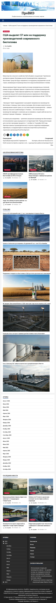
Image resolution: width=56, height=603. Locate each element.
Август (8, 558)
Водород (7, 493)
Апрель (9, 570)
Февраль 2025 (7, 457)
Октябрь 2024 (7, 469)
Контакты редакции (45, 597)
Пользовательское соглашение (37, 599)
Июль (8, 561)
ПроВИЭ (28, 13)
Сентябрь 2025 (7, 435)
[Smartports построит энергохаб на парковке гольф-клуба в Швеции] (15, 513)
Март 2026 (6, 416)
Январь (9, 580)
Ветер (32, 544)
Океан (32, 554)
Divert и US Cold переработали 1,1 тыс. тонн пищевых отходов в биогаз (23, 213)
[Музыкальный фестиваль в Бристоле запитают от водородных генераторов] (15, 487)
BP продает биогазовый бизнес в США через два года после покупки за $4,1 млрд (26, 303)
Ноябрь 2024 (6, 466)
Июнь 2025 (6, 444)
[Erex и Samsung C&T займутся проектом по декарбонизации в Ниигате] (28, 378)
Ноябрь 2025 (6, 429)
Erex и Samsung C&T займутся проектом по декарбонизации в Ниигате (23, 363)
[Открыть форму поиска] (54, 20)
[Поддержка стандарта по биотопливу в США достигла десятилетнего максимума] (28, 288)
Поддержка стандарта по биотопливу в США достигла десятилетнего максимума (26, 273)
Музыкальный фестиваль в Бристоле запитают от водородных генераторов (15, 498)
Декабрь (9, 546)
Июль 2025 (6, 441)
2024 (6, 582)
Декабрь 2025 (7, 425)
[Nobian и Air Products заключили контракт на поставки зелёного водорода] (41, 487)
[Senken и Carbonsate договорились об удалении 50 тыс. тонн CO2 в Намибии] (28, 257)
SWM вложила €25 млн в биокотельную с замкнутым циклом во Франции (40, 175)
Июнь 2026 (6, 407)
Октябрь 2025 (7, 432)
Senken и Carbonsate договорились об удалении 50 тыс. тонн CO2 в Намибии (25, 243)
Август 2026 (6, 401)
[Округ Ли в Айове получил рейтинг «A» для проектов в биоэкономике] (15, 190)
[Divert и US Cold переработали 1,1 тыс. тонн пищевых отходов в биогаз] (28, 227)
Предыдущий (15, 141)
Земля (32, 550)
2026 (6, 541)
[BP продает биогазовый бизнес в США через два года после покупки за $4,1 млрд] (28, 318)
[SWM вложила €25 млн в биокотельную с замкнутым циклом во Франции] (41, 163)
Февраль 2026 (7, 419)
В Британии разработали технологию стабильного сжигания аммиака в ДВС (40, 525)
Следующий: (40, 142)
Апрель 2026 (6, 413)
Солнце (6, 519)
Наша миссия (8, 597)
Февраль (9, 577)
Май (8, 567)
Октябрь (9, 552)
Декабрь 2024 (7, 463)
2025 (6, 543)
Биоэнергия (6, 31)
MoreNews (27, 601)
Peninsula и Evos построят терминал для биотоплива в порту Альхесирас (24, 333)
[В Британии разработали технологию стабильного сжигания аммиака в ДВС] (41, 513)
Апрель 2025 (6, 450)
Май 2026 (5, 410)
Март (8, 574)
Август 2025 (6, 438)
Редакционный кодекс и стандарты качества (26, 597)
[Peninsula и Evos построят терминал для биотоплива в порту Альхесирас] (28, 348)
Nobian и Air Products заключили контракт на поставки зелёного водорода (39, 498)
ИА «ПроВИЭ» (8, 46)
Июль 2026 (6, 404)
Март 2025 (6, 453)
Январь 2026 (6, 422)
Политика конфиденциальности (17, 599)
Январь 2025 (6, 460)
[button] (3, 20)
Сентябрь (9, 555)
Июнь (8, 564)
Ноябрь (9, 549)
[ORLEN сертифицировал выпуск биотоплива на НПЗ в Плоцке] (15, 163)
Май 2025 (5, 447)
